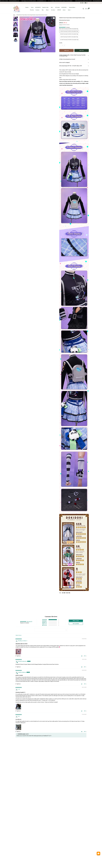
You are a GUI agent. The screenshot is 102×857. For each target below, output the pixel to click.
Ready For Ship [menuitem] (45, 7)
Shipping (60, 24)
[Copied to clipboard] (69, 593)
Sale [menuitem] (52, 7)
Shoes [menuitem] (47, 10)
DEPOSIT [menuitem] (59, 10)
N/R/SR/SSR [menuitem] (63, 7)
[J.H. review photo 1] (18, 706)
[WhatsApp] (68, 593)
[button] (62, 27)
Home (14, 14)
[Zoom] (54, 18)
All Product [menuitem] (57, 7)
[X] (82, 3)
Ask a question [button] (76, 623)
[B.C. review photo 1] (18, 727)
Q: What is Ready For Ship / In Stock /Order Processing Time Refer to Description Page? (72, 55)
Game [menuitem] (69, 10)
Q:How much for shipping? (64, 62)
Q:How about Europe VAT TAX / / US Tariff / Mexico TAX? (70, 65)
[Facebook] (81, 3)
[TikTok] (87, 3)
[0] (88, 8)
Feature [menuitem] (26, 7)
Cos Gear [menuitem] (53, 10)
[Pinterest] (66, 593)
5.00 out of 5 (29, 621)
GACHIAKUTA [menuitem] (38, 7)
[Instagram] (84, 3)
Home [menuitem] (32, 7)
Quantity (60, 42)
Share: (60, 592)
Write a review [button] (76, 620)
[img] (19, 638)
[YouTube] (85, 3)
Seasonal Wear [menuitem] (72, 7)
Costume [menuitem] (37, 10)
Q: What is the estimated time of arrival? (67, 59)
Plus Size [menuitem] (32, 10)
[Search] (83, 8)
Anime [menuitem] (64, 10)
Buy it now (82, 50)
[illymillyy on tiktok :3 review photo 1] (18, 651)
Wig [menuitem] (42, 10)
